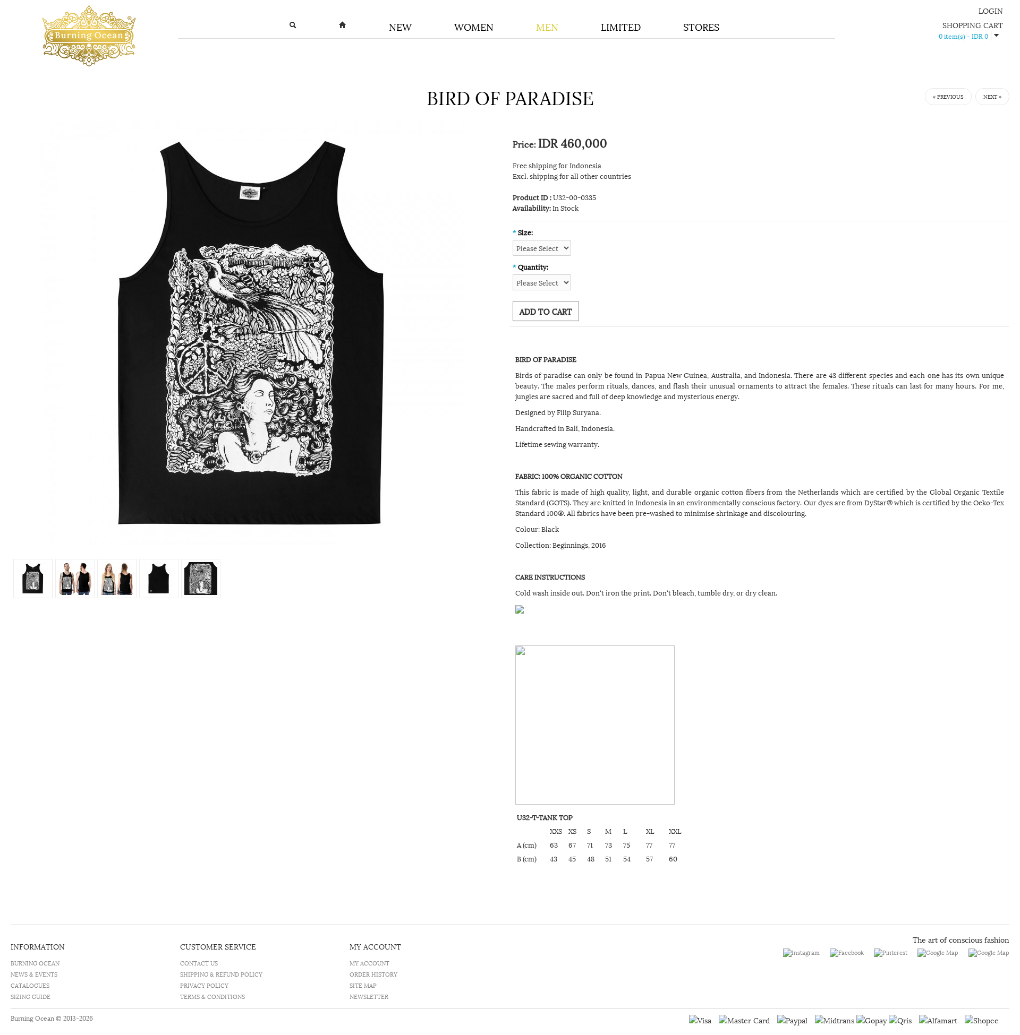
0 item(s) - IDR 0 (963, 36)
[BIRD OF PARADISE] (252, 331)
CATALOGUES (30, 984)
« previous (948, 96)
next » (992, 96)
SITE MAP (363, 984)
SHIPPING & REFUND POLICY (221, 973)
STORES (701, 26)
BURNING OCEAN (35, 962)
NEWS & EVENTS (34, 973)
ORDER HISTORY (373, 973)
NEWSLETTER (369, 995)
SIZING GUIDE (30, 995)
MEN (547, 26)
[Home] (343, 27)
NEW (400, 26)
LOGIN (991, 10)
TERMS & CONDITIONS (212, 995)
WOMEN (474, 26)
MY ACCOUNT (369, 962)
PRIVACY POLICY (204, 984)
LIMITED (621, 26)
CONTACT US (199, 962)
